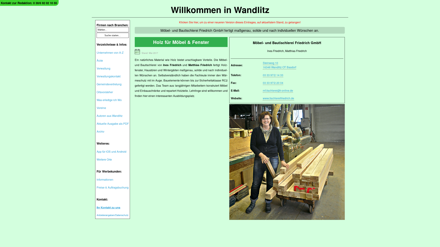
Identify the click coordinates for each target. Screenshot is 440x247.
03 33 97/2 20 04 (273, 83)
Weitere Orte (104, 159)
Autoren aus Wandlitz (110, 116)
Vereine (101, 108)
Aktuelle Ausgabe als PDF (113, 124)
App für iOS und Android (111, 152)
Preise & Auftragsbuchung (113, 187)
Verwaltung (103, 68)
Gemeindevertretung (109, 84)
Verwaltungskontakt (108, 76)
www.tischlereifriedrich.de (278, 98)
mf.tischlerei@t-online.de (278, 90)
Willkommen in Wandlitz (220, 9)
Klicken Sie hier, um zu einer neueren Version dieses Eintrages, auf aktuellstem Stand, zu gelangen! (240, 22)
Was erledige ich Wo (109, 100)
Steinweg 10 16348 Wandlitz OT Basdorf (279, 65)
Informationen (105, 179)
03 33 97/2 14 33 (273, 75)
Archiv (100, 131)
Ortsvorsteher (105, 92)
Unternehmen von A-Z (110, 53)
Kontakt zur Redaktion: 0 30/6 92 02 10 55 (29, 3)
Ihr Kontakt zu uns (108, 207)
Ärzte (100, 60)
